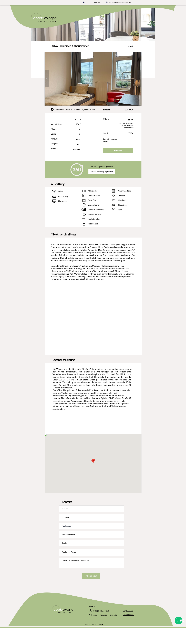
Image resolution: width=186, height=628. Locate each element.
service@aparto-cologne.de (120, 2)
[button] (93, 79)
